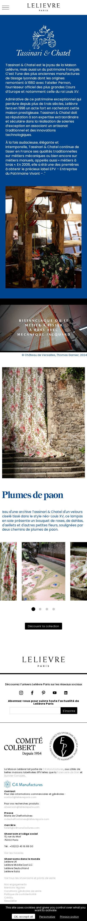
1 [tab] (33, 609)
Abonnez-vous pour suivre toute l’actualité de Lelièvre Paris (43, 702)
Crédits (8, 897)
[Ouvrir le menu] (10, 7)
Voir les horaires (13, 853)
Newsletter (10, 900)
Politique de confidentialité (20, 894)
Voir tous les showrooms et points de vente (29, 878)
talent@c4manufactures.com (21, 828)
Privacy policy (69, 917)
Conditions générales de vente (22, 891)
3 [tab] (47, 609)
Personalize (47, 917)
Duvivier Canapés (14, 775)
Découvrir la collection (43, 626)
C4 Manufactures (53, 769)
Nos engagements (15, 884)
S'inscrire (69, 711)
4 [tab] (53, 609)
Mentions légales (14, 887)
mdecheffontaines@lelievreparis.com (26, 819)
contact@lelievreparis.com (20, 797)
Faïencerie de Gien (68, 772)
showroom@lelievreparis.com (21, 807)
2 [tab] (40, 609)
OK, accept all (23, 917)
